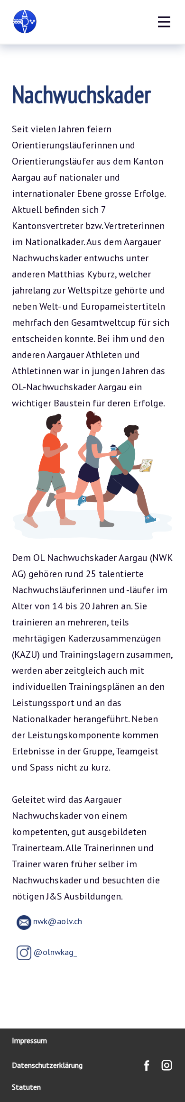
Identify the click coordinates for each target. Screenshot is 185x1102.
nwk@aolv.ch (57, 921)
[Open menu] (164, 22)
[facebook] (146, 1065)
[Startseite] (25, 22)
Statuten (26, 1087)
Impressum (29, 1040)
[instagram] (166, 1065)
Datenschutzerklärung (47, 1065)
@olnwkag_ (55, 951)
